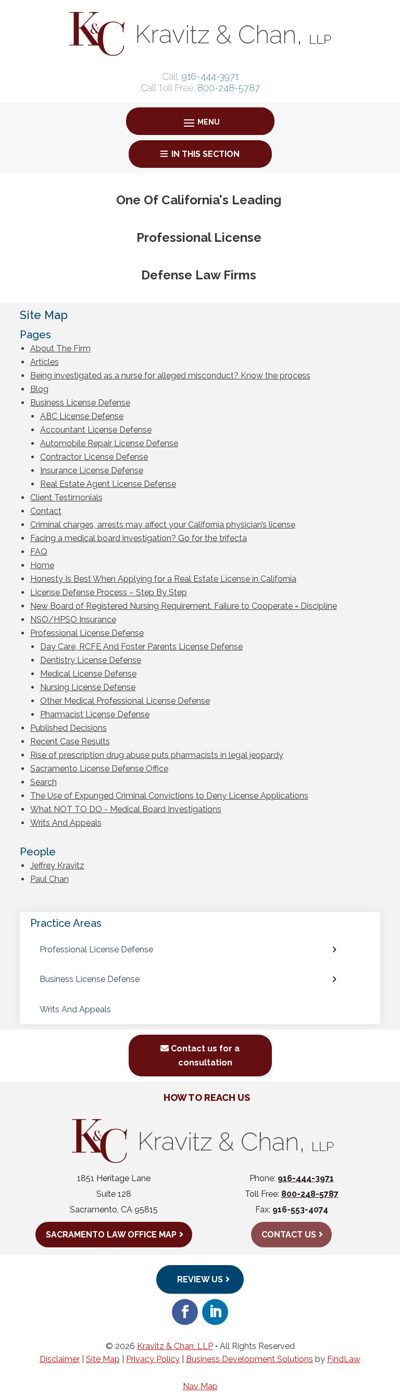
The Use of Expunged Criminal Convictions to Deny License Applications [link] (169, 796)
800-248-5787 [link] (228, 87)
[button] (200, 122)
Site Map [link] (103, 1359)
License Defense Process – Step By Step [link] (108, 592)
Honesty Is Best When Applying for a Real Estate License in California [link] (163, 579)
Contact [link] (45, 511)
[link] (200, 53)
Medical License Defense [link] (88, 674)
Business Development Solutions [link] (249, 1359)
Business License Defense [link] (80, 403)
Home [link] (42, 565)
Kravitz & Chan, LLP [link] (175, 1346)
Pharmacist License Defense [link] (94, 714)
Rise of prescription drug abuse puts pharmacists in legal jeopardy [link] (156, 755)
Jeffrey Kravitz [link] (57, 865)
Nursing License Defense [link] (87, 687)
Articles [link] (44, 362)
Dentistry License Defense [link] (90, 660)
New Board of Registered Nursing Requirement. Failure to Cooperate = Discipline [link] (183, 606)
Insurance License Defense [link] (91, 470)
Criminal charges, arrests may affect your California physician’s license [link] (162, 525)
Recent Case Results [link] (70, 741)
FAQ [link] (38, 552)
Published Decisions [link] (68, 728)
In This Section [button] (205, 154)
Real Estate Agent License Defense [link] (108, 484)
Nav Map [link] (200, 1386)
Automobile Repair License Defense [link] (109, 443)
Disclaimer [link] (60, 1359)
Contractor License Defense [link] (94, 457)
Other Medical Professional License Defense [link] (125, 701)
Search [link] (43, 782)
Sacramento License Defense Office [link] (99, 769)
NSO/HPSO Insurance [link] (73, 619)
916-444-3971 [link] (210, 76)
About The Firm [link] (60, 348)
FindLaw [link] (343, 1359)
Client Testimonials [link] (66, 497)
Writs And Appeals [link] (66, 823)
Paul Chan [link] (49, 879)
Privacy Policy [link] (153, 1359)
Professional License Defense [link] (87, 633)
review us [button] (200, 1279)
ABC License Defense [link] (81, 416)
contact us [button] (288, 1235)
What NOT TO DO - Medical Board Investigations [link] (125, 809)
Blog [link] (39, 389)
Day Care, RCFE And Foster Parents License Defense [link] (141, 647)
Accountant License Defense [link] (96, 430)
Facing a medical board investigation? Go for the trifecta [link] (138, 538)
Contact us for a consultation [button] (205, 1056)
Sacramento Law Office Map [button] (111, 1235)
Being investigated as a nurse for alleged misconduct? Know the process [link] (170, 376)
